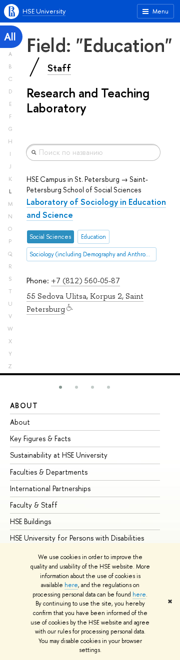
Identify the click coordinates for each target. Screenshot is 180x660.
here (71, 585)
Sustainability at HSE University (59, 455)
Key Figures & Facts (40, 438)
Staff (59, 67)
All (10, 36)
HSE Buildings (30, 521)
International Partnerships (50, 488)
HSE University (44, 10)
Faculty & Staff (34, 505)
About (24, 405)
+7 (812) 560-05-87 (85, 280)
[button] (60, 387)
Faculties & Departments (49, 472)
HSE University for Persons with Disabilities (77, 538)
